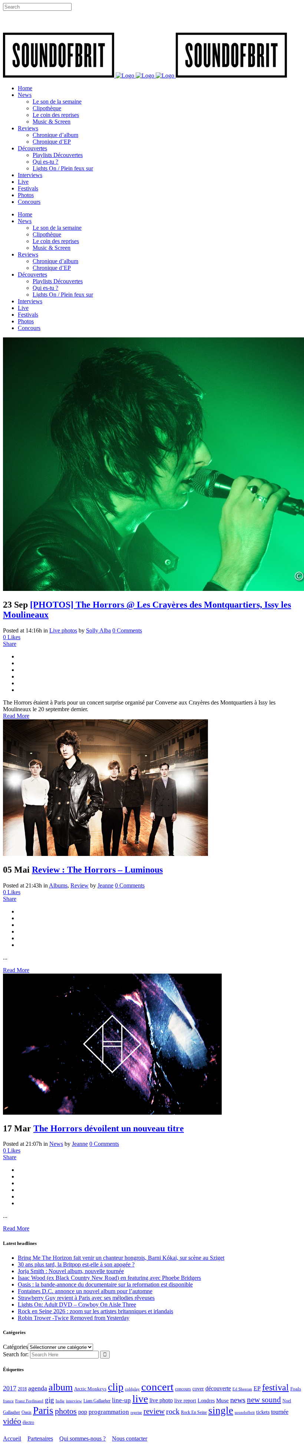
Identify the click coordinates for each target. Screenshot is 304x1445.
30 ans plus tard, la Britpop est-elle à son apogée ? (76, 1264)
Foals (295, 1389)
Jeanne (105, 885)
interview (74, 1401)
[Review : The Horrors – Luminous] (105, 854)
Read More (16, 716)
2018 (22, 1389)
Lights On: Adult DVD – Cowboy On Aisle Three (77, 1304)
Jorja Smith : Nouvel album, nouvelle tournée (71, 1271)
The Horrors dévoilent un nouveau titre (108, 1128)
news (237, 1400)
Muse (222, 1400)
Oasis (27, 1412)
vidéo (12, 1421)
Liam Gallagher (96, 1400)
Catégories (15, 1347)
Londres (206, 1400)
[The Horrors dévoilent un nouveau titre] (112, 1112)
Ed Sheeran (242, 1389)
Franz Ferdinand (29, 1401)
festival (275, 1387)
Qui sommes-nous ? (82, 1438)
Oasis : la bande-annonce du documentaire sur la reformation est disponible (105, 1284)
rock (172, 1411)
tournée (279, 1412)
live (140, 1399)
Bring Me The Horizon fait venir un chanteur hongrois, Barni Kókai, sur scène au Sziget (121, 1258)
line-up (121, 1400)
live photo (161, 1400)
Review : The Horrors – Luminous (97, 869)
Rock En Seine (194, 1412)
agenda (37, 1388)
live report (185, 1400)
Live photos (63, 630)
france (8, 1401)
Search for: (16, 1354)
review (154, 1411)
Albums (58, 885)
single (220, 1410)
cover (198, 1389)
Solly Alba (98, 630)
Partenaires (40, 1438)
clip (115, 1387)
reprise (136, 1412)
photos (66, 1411)
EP (257, 1388)
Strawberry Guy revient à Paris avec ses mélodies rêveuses (86, 1298)
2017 (9, 1388)
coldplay (132, 1389)
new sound (264, 1399)
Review (79, 885)
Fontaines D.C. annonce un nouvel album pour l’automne (85, 1291)
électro (28, 1422)
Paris (43, 1410)
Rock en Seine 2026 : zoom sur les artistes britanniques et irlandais (95, 1311)
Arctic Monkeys (90, 1389)
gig (49, 1400)
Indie (60, 1401)
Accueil (12, 1438)
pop (82, 1412)
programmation (109, 1411)
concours (183, 1389)
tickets (263, 1412)
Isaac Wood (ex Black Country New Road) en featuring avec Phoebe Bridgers (109, 1278)
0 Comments (127, 630)
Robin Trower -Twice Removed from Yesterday (73, 1318)
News (56, 1144)
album (61, 1387)
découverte (218, 1388)
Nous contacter (129, 1438)
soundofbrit (245, 1412)
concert (157, 1387)
